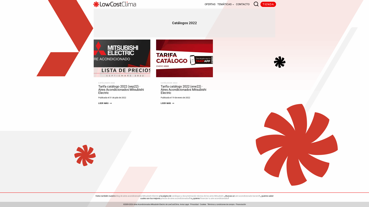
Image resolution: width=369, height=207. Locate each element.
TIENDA (268, 4)
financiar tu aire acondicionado (214, 198)
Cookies (203, 204)
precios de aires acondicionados (175, 198)
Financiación (241, 204)
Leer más (105, 103)
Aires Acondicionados (141, 204)
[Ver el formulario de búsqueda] (255, 4)
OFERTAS (210, 4)
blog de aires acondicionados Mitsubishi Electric (137, 196)
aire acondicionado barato (247, 196)
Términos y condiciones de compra (221, 204)
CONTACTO (243, 4)
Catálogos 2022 (106, 83)
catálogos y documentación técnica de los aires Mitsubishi (197, 196)
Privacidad (194, 204)
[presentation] (122, 58)
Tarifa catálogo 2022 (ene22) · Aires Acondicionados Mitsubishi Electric (183, 90)
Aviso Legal (184, 204)
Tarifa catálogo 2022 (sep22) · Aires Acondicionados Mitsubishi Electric (121, 90)
